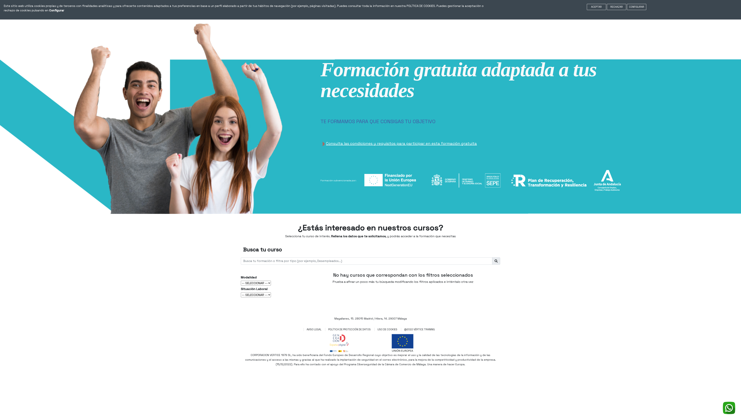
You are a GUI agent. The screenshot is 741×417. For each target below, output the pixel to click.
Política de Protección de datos (349, 329)
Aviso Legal (314, 329)
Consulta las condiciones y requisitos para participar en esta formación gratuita (401, 143)
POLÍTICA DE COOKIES (421, 6)
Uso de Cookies (387, 329)
